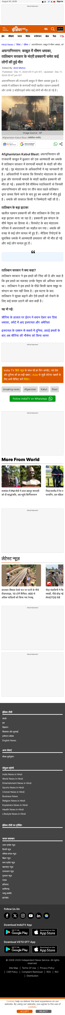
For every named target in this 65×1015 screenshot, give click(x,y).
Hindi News (7, 44)
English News (9, 740)
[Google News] (10, 144)
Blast (54, 389)
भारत (20, 36)
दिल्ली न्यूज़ (6, 849)
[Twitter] (15, 916)
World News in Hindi (12, 778)
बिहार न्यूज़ (6, 858)
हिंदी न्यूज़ (19, 370)
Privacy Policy (47, 968)
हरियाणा (5, 884)
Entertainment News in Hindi (16, 783)
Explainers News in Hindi (15, 805)
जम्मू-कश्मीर (7, 893)
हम (3, 722)
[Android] (45, 1)
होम (3, 36)
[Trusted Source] (27, 144)
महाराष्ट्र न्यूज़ (7, 866)
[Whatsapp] (55, 144)
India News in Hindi (12, 774)
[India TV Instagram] (23, 916)
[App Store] (44, 932)
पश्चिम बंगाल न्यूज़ (9, 853)
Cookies (10, 1001)
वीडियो (11, 36)
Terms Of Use (29, 968)
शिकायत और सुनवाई (10, 731)
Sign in (60, 1)
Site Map (13, 968)
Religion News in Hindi (13, 800)
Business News (10, 796)
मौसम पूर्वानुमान (8, 756)
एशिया (26, 44)
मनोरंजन (37, 36)
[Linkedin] (38, 916)
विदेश (28, 36)
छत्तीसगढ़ (5, 888)
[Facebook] (7, 916)
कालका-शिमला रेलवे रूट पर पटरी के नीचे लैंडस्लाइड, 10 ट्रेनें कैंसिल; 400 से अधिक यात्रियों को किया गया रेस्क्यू (20, 593)
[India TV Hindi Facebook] (49, 1)
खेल (47, 36)
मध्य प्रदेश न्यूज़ (8, 862)
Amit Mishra (19, 68)
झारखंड (5, 897)
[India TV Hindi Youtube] (54, 1)
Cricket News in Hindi (13, 792)
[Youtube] (31, 916)
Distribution (32, 975)
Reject (43, 1011)
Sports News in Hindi (13, 787)
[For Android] (17, 949)
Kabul (44, 389)
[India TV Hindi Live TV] (60, 29)
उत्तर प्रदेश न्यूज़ (8, 845)
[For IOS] (44, 949)
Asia (35, 374)
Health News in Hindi (13, 809)
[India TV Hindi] (20, 29)
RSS (49, 971)
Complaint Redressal (32, 971)
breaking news (11, 389)
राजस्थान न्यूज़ (8, 871)
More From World (20, 459)
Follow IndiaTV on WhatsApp (30, 398)
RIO (57, 971)
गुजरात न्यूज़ (7, 875)
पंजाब (4, 880)
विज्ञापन (5, 727)
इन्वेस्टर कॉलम (8, 736)
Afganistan (30, 389)
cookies (32, 1006)
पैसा (54, 36)
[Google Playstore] (17, 932)
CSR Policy (12, 971)
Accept (24, 1011)
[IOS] (43, 1)
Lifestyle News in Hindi (14, 813)
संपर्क (4, 718)
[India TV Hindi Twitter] (52, 1)
